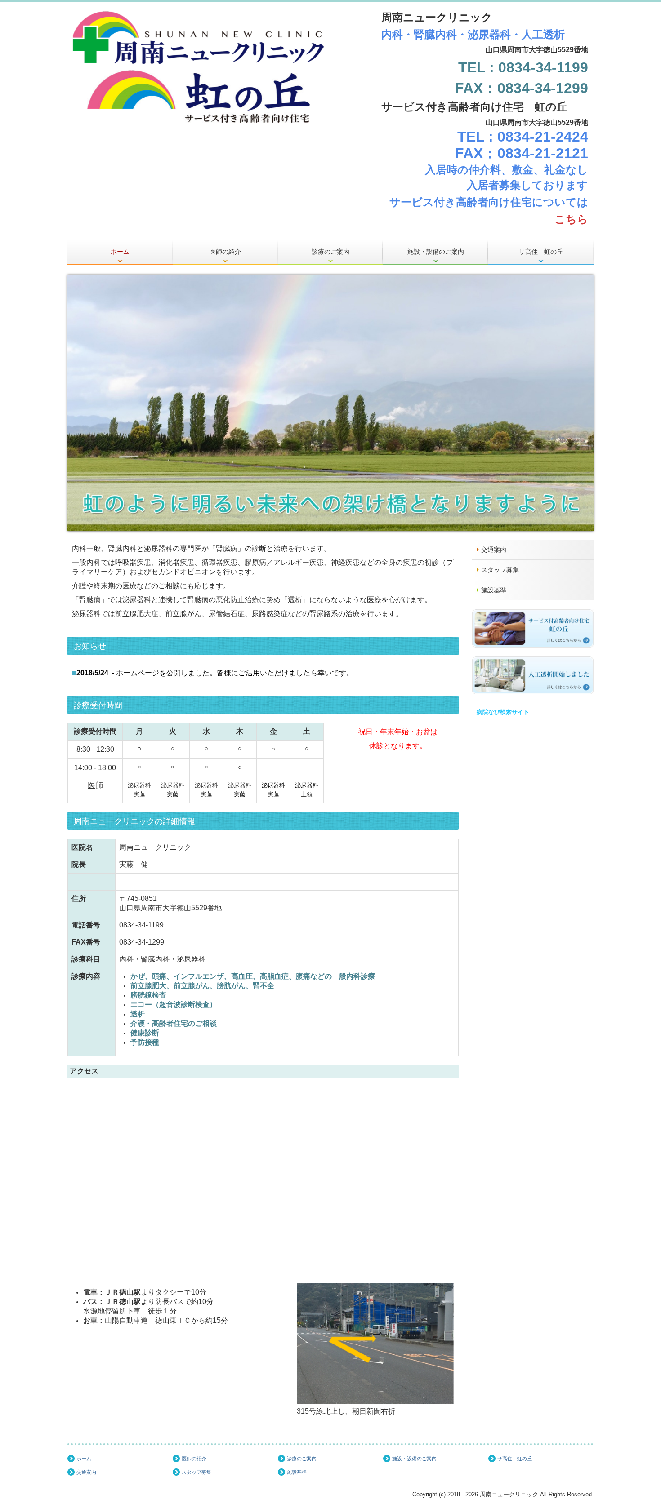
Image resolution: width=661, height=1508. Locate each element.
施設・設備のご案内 (435, 251)
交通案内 (493, 549)
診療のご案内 (330, 251)
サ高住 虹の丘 (541, 251)
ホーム (120, 251)
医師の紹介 (225, 251)
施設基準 (493, 590)
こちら (571, 219)
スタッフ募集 (500, 569)
